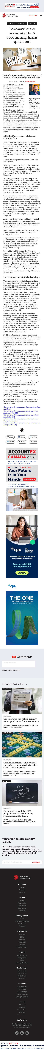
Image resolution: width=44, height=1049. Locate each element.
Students (6, 781)
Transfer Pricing (22, 947)
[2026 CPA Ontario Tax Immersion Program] (22, 548)
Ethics (22, 937)
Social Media (22, 976)
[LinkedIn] (22, 1033)
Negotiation (22, 973)
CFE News (22, 989)
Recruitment (22, 905)
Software (22, 978)
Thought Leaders (22, 963)
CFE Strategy (22, 991)
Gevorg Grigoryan (22, 997)
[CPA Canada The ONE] (22, 615)
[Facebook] (27, 1033)
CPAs (22, 960)
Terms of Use (22, 1015)
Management (22, 23)
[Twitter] (17, 1033)
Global (22, 887)
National (22, 890)
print (35, 442)
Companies (22, 958)
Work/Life (22, 910)
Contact (22, 1007)
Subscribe (33, 15)
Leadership (22, 924)
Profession (7, 689)
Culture (22, 919)
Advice (22, 900)
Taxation (22, 944)
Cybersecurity (22, 971)
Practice (12, 23)
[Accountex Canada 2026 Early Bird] (22, 6)
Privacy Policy (22, 1010)
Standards (22, 942)
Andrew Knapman (22, 994)
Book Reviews (22, 955)
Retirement (22, 908)
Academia (22, 934)
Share (22, 437)
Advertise (22, 1005)
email (23, 442)
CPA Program (22, 986)
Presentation (22, 903)
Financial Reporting (22, 921)
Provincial (22, 892)
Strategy (32, 23)
